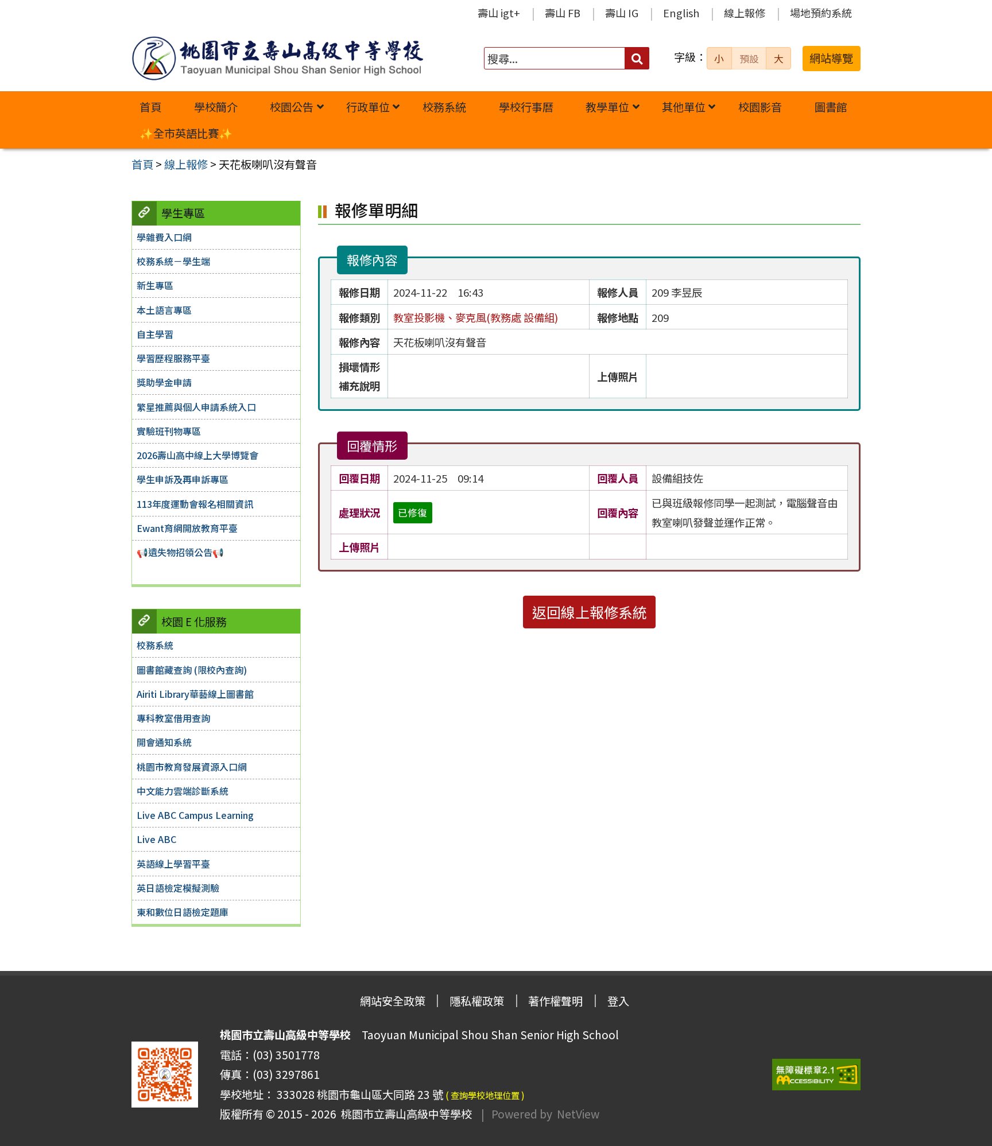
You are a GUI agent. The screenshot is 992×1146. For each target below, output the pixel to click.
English (681, 12)
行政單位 (368, 107)
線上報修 (744, 12)
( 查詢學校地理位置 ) (485, 1095)
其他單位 (684, 107)
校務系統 (444, 107)
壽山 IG (621, 12)
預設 (749, 58)
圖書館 (831, 107)
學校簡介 (216, 107)
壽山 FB (562, 12)
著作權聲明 (555, 1001)
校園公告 (291, 107)
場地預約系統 (821, 12)
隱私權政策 (477, 1001)
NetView (578, 1114)
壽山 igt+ (499, 12)
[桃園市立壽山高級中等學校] (277, 58)
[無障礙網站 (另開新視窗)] (816, 1074)
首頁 (150, 107)
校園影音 (760, 107)
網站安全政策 (392, 1001)
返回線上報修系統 (589, 611)
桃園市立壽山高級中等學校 (404, 1114)
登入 (618, 1001)
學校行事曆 (526, 107)
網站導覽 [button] (831, 58)
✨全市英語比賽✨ (186, 133)
